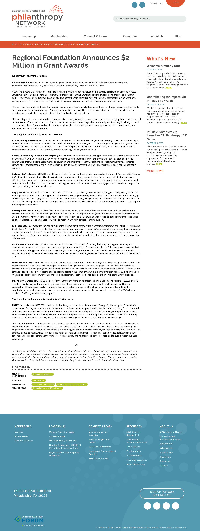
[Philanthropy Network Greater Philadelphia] (37, 16)
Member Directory (24, 440)
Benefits (19, 432)
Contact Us (156, 3)
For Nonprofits (133, 451)
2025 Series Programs (100, 447)
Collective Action (57, 436)
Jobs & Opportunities (136, 460)
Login (175, 2)
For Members (133, 447)
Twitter (134, 5)
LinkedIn (142, 5)
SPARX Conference (98, 458)
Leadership (28, 36)
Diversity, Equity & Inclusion (63, 440)
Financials (165, 461)
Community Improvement (43, 384)
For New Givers (134, 455)
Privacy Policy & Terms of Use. (173, 527)
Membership (59, 36)
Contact (164, 465)
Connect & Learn (95, 36)
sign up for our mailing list (162, 493)
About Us (157, 36)
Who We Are (166, 443)
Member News (39, 380)
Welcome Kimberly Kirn (163, 65)
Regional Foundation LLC (42, 374)
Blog (178, 36)
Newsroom (26, 44)
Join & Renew (21, 436)
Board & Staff (166, 452)
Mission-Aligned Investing (62, 432)
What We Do (166, 448)
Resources (130, 36)
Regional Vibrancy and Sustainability (47, 388)
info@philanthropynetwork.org (166, 506)
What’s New (161, 58)
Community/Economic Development (71, 384)
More (169, 87)
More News (155, 170)
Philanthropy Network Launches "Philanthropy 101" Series (167, 135)
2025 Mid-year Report (171, 432)
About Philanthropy (135, 464)
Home (15, 44)
